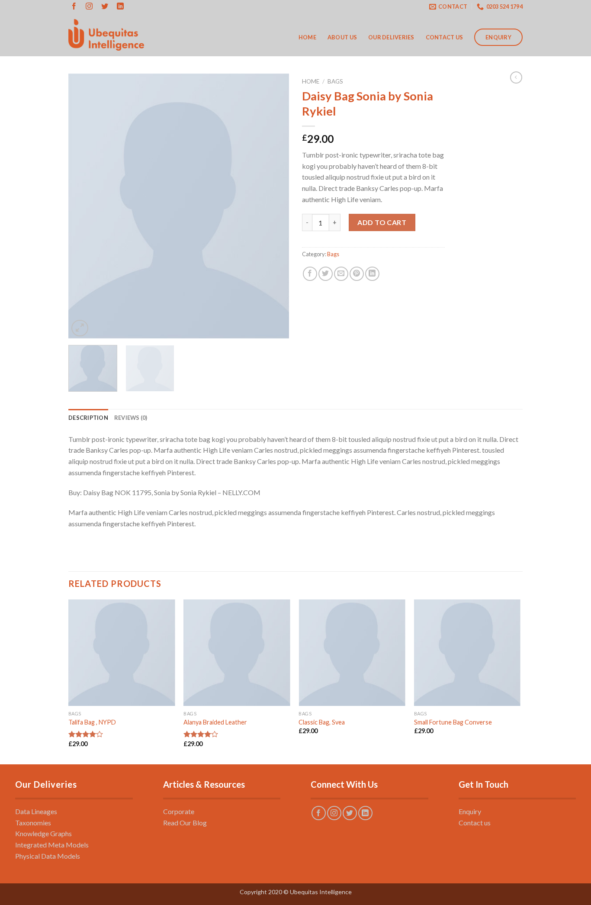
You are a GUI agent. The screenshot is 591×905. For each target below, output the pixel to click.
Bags (335, 81)
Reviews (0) (131, 417)
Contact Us (444, 37)
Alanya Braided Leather (215, 722)
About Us (342, 37)
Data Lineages (36, 811)
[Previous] (83, 206)
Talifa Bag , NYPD (92, 722)
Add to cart (381, 222)
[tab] (88, 417)
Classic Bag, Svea (322, 722)
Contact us (475, 822)
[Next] (274, 206)
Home (307, 37)
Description (88, 417)
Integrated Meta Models (52, 845)
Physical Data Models (47, 856)
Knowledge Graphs (43, 833)
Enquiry (498, 37)
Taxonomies (33, 822)
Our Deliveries (391, 37)
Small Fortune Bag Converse (453, 722)
